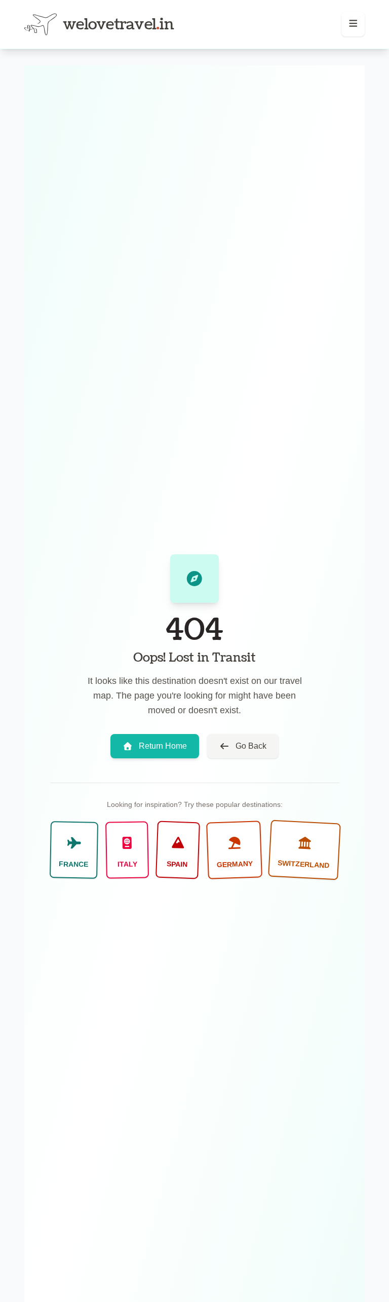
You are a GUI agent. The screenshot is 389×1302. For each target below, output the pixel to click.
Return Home (163, 746)
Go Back (251, 746)
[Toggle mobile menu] (353, 24)
